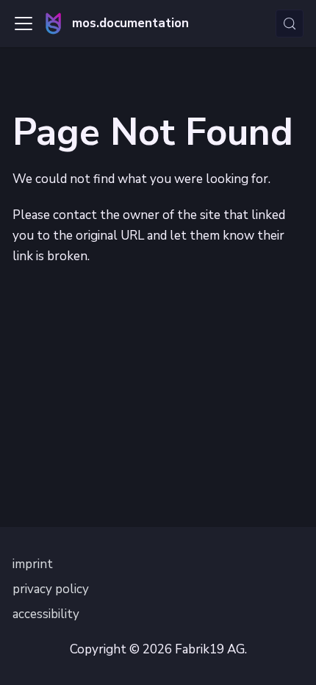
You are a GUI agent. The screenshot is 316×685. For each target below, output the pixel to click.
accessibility (45, 614)
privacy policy (50, 589)
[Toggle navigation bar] (23, 23)
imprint (32, 564)
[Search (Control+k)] (290, 23)
